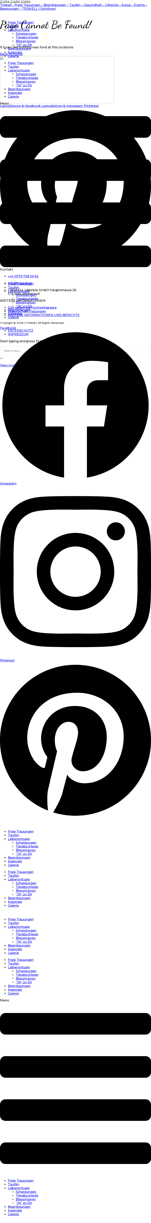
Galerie (13, 56)
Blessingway (26, 41)
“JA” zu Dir (24, 45)
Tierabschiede (27, 37)
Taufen (13, 26)
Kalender (15, 52)
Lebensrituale (19, 30)
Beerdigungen (19, 49)
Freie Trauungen (21, 22)
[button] (75, 190)
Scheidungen (26, 34)
